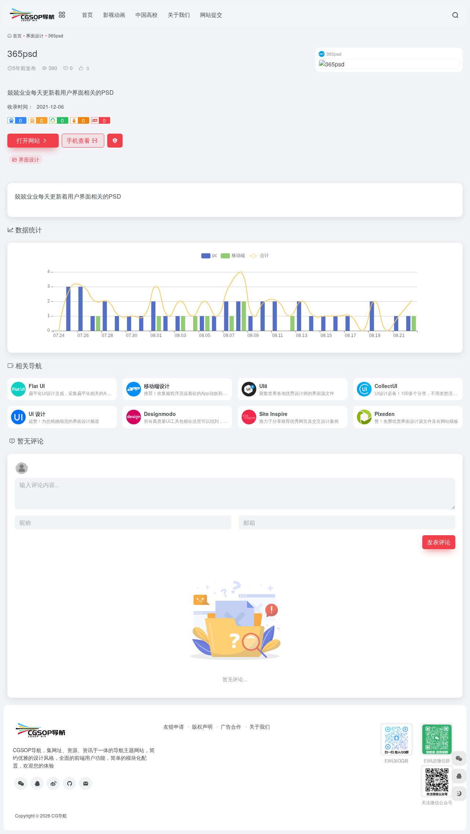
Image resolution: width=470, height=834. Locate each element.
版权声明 (202, 726)
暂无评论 (30, 440)
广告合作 (231, 726)
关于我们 (259, 726)
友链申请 (173, 726)
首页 (17, 35)
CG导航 (59, 815)
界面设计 (35, 35)
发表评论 (439, 542)
